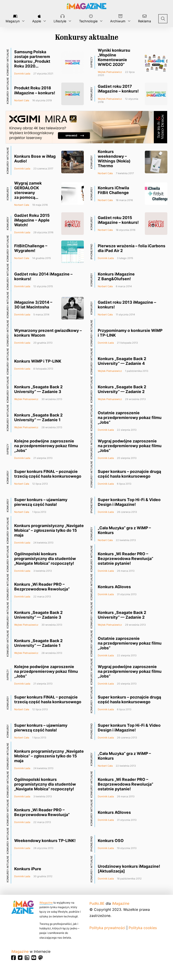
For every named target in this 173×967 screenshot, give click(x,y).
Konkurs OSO (111, 840)
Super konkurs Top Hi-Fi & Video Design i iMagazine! (129, 502)
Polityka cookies (143, 927)
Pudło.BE (97, 903)
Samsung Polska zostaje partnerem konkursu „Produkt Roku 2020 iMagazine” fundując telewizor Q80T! (34, 63)
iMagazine (46, 902)
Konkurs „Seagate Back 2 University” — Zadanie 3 (38, 389)
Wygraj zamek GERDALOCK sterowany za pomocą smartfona (28, 193)
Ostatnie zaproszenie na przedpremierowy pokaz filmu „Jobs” (130, 417)
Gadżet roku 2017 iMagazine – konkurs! (118, 88)
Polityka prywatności (107, 927)
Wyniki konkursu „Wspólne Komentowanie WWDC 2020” (114, 57)
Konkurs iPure (27, 868)
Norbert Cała (21, 100)
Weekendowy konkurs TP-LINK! (45, 840)
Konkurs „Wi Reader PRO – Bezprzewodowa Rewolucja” (42, 586)
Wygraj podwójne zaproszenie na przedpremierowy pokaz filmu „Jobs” (130, 446)
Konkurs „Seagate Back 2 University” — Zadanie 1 (38, 417)
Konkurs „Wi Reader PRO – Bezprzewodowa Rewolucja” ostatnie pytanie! (125, 558)
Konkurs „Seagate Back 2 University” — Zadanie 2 (122, 389)
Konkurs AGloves (114, 586)
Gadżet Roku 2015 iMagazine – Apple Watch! (32, 220)
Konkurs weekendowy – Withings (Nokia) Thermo (114, 158)
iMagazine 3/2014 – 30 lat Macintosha (33, 304)
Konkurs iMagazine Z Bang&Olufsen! (116, 276)
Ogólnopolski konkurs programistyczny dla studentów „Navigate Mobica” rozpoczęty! (45, 558)
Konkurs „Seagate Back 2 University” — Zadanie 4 (122, 361)
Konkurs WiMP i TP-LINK (37, 361)
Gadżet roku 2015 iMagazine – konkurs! (118, 220)
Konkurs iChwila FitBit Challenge (113, 190)
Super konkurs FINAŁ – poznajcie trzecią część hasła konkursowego (47, 474)
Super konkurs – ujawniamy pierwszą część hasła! (40, 502)
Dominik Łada (22, 73)
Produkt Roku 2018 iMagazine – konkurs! (34, 90)
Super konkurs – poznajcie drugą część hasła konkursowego (129, 474)
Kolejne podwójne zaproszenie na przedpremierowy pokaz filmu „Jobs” (46, 446)
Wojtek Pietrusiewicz (110, 72)
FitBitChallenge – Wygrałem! (30, 248)
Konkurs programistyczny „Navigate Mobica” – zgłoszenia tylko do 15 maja (49, 530)
